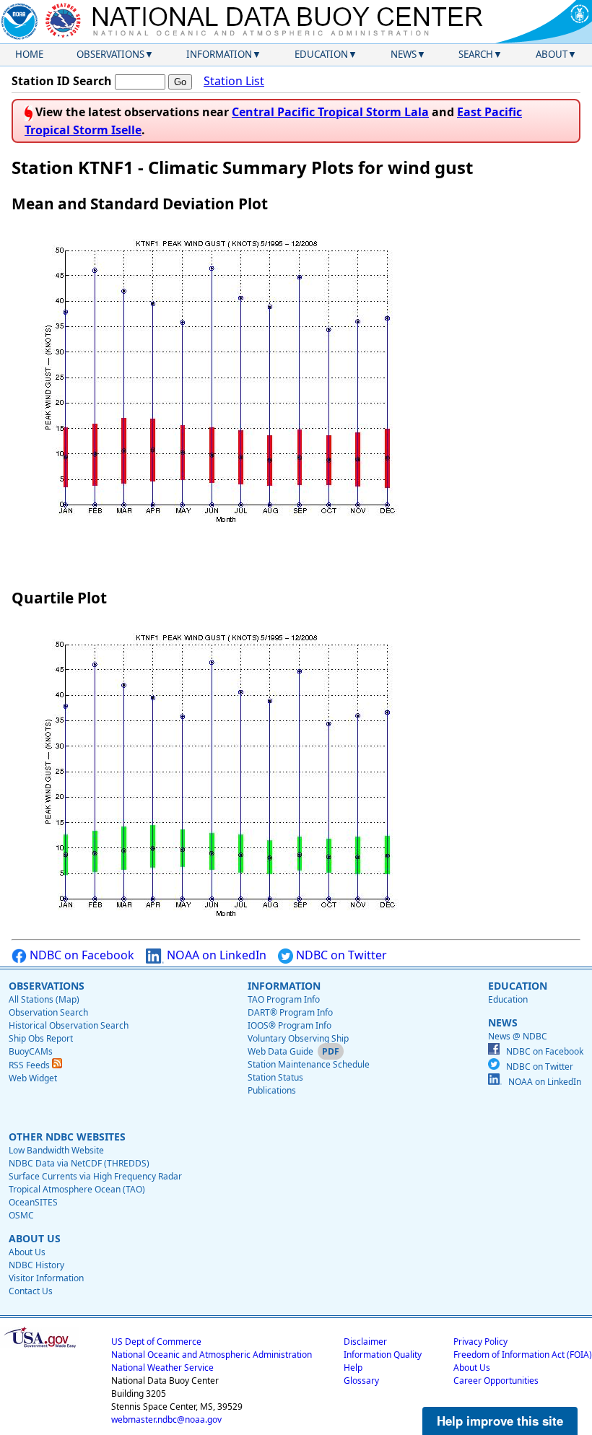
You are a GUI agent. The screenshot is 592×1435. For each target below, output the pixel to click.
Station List (234, 81)
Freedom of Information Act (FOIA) (522, 1354)
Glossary (361, 1380)
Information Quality (383, 1354)
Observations (110, 54)
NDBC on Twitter (340, 955)
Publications (272, 1090)
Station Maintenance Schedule (309, 1064)
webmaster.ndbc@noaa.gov (166, 1419)
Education (321, 54)
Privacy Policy (480, 1341)
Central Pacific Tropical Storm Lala (330, 112)
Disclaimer (365, 1341)
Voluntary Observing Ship (298, 1038)
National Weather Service (162, 1367)
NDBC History (36, 1265)
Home (29, 54)
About (551, 54)
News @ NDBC (517, 1036)
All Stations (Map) (44, 999)
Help (353, 1367)
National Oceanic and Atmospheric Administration (211, 1354)
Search (475, 54)
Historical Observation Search (69, 1025)
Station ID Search (62, 81)
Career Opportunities (496, 1380)
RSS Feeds (30, 1065)
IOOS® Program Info (289, 1025)
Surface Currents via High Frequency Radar (95, 1176)
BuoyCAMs (31, 1051)
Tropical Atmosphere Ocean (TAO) (77, 1189)
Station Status (275, 1077)
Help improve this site (500, 1420)
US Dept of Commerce (156, 1341)
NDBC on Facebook (80, 955)
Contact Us (31, 1291)
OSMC (21, 1215)
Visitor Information (46, 1278)
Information (219, 54)
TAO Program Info (284, 999)
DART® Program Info (290, 1012)
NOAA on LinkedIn (215, 955)
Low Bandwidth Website (56, 1150)
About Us (27, 1252)
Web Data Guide (280, 1051)
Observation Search (48, 1012)
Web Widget (33, 1078)
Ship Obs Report (41, 1038)
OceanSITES (33, 1202)
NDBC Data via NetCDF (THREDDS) (79, 1163)
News (404, 54)
